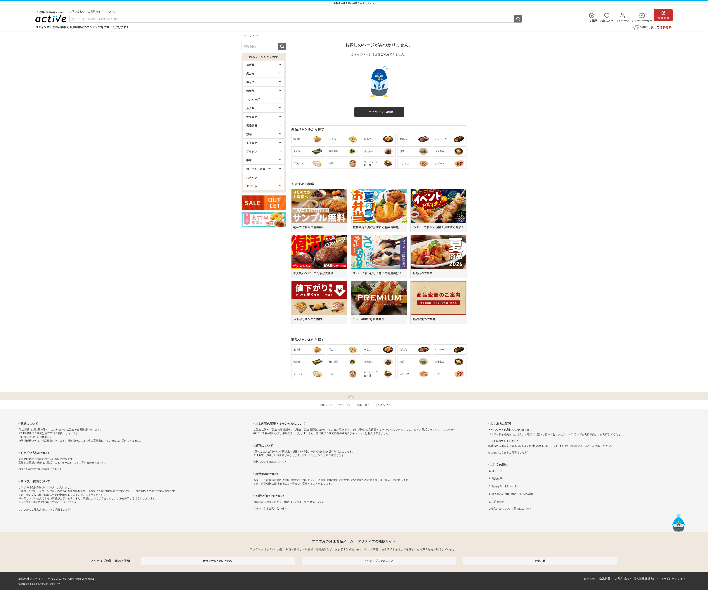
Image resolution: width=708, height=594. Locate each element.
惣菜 (249, 134)
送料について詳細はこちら (268, 461)
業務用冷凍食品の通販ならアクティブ (42, 584)
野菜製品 (251, 116)
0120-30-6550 (519, 445)
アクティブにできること (379, 560)
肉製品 (250, 90)
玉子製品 (251, 142)
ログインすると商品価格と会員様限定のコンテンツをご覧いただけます (80, 27)
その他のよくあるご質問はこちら (507, 452)
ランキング (381, 405)
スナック (251, 177)
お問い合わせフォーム (575, 445)
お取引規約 (622, 578)
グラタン (251, 151)
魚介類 (250, 108)
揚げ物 (250, 64)
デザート (251, 186)
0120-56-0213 (63, 462)
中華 (249, 160)
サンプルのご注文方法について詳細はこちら (44, 509)
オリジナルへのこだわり (218, 560)
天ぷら (250, 73)
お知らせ (589, 578)
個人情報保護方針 (645, 578)
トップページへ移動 (379, 112)
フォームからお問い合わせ (268, 508)
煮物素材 (251, 125)
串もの (250, 82)
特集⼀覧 (362, 405)
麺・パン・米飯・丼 (258, 168)
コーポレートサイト (673, 578)
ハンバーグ (253, 99)
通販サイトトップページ (334, 405)
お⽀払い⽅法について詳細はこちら (39, 469)
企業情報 (605, 578)
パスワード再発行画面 (582, 434)
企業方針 (540, 560)
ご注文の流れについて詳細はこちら (509, 508)
